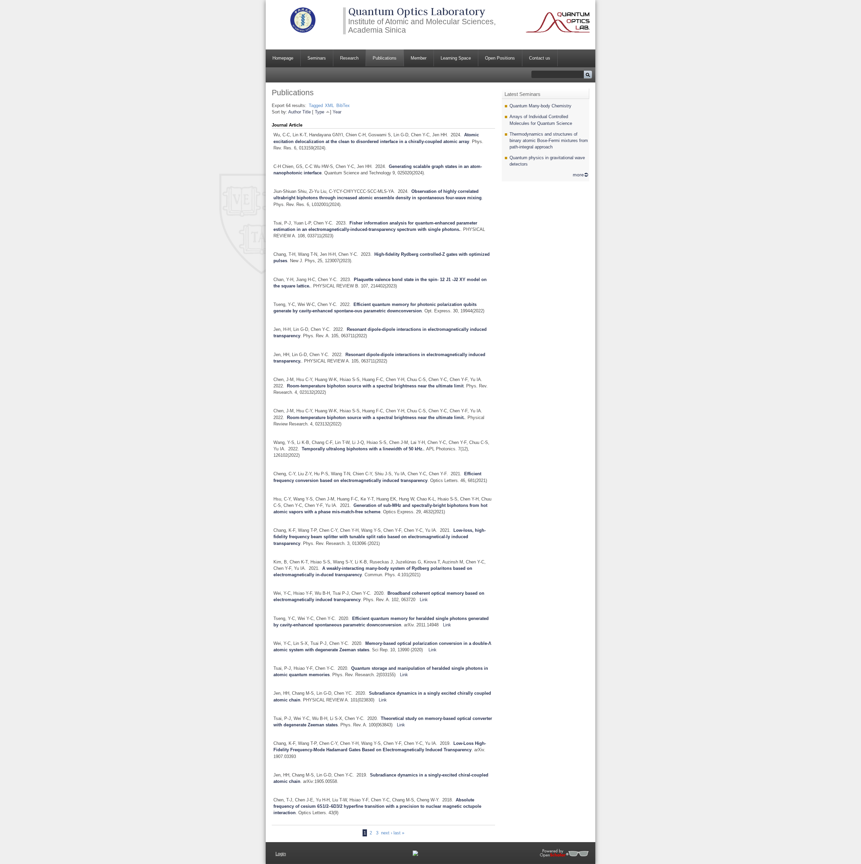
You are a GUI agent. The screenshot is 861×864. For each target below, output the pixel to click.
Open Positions (500, 58)
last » (399, 832)
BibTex (343, 105)
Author (294, 111)
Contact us (539, 58)
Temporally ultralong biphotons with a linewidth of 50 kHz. (363, 448)
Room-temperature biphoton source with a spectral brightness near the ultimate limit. (376, 417)
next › (386, 832)
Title (306, 111)
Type (319, 111)
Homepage (282, 58)
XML (329, 105)
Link (424, 599)
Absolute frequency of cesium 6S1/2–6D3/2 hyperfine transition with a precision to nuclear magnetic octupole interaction (377, 806)
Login (280, 853)
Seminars (316, 58)
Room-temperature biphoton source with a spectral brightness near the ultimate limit (375, 385)
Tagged (316, 105)
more (578, 174)
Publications (385, 58)
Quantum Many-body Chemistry (540, 105)
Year (337, 111)
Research (349, 58)
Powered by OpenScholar (564, 853)
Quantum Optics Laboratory (416, 11)
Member (418, 58)
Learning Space (456, 58)
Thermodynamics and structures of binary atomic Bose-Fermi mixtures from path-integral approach (549, 140)
